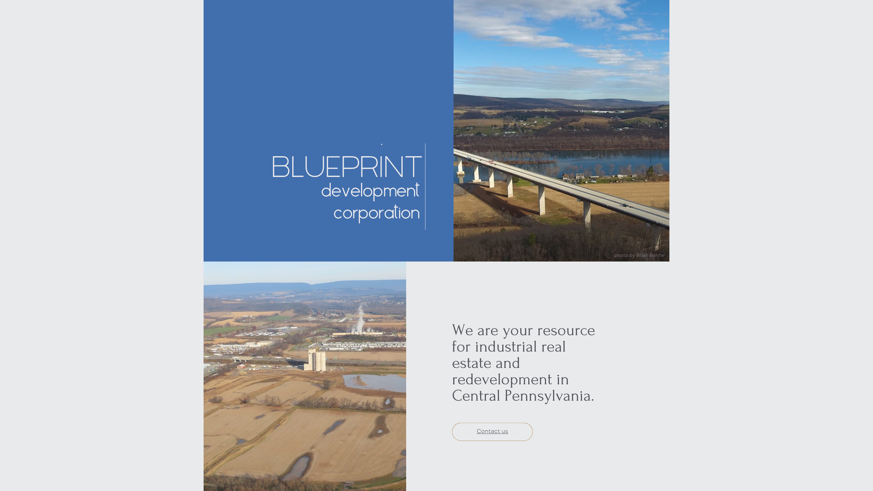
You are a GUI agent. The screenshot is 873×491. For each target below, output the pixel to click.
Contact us (492, 431)
